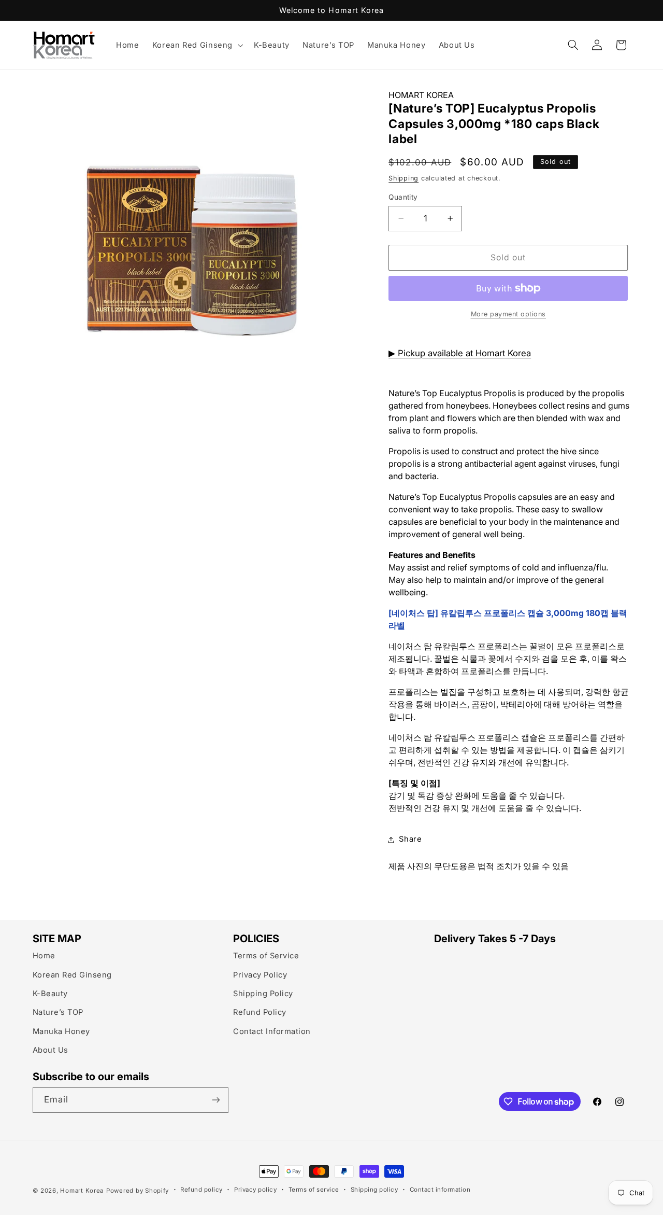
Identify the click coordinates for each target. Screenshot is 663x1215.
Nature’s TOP (58, 1012)
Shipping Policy (263, 993)
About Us (50, 1050)
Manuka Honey (61, 1031)
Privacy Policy (260, 975)
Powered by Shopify (137, 1190)
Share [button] (410, 839)
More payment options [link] (508, 314)
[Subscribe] (215, 1100)
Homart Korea (82, 1190)
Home (44, 955)
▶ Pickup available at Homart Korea (459, 353)
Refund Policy (259, 1012)
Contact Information (272, 1031)
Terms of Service (266, 955)
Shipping (403, 178)
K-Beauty (50, 993)
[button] (196, 45)
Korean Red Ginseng (72, 975)
